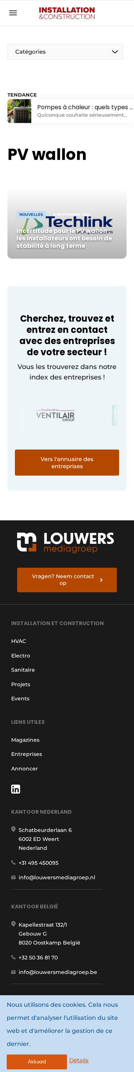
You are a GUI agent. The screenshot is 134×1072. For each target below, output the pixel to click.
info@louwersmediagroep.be (58, 972)
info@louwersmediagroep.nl (57, 877)
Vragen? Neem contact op (63, 579)
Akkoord (37, 1062)
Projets (20, 684)
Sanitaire (23, 669)
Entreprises (26, 754)
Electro (20, 655)
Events (20, 698)
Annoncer (24, 768)
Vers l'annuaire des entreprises (67, 462)
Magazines (25, 740)
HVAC (18, 641)
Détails (79, 1060)
